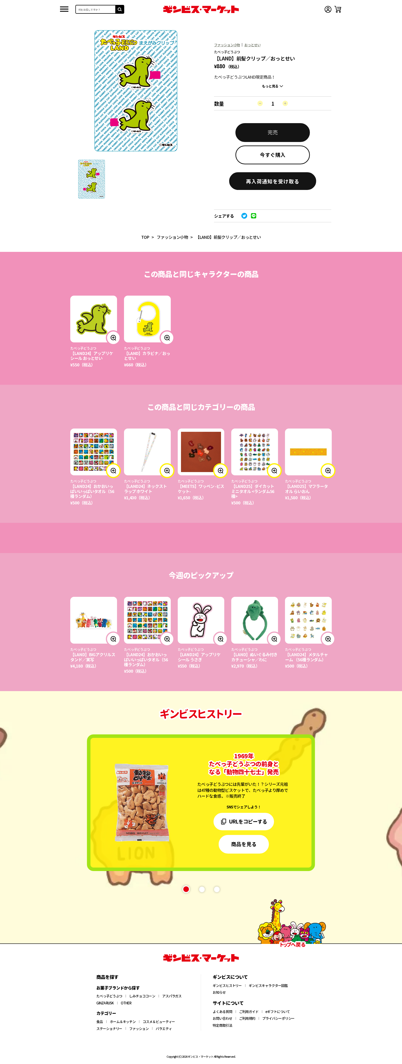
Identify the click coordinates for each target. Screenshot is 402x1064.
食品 (99, 1021)
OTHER (126, 1003)
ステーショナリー (109, 1028)
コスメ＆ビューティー (159, 1021)
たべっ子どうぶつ (109, 996)
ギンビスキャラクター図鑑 (268, 985)
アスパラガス (172, 996)
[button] (272, 181)
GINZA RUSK (105, 1003)
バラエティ (164, 1028)
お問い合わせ (222, 1018)
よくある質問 (222, 1011)
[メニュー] (64, 9)
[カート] (338, 9)
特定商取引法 (222, 1025)
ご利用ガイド (249, 1011)
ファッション (139, 1028)
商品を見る (244, 844)
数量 (219, 103)
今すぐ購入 (272, 154)
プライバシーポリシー (278, 1018)
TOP (145, 237)
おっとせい (252, 44)
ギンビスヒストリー (227, 985)
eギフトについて (277, 1011)
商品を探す (107, 977)
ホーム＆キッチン (123, 1021)
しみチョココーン (142, 996)
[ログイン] (328, 9)
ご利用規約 (247, 1018)
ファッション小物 (227, 44)
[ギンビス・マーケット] (201, 9)
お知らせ (219, 992)
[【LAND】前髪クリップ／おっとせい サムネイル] (91, 179)
